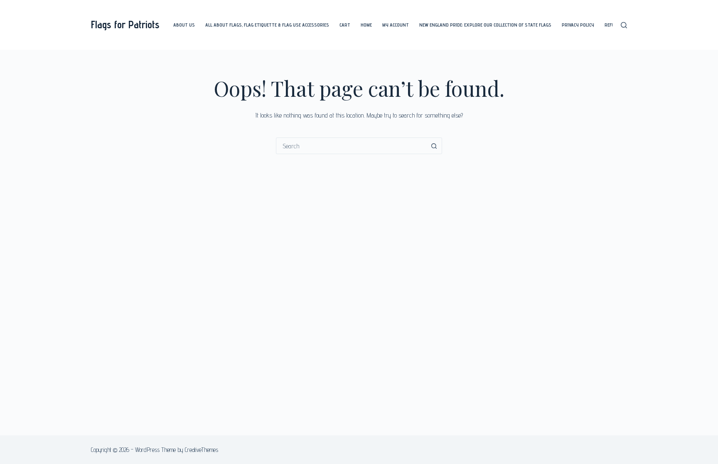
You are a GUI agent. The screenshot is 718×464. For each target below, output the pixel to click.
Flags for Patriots (125, 24)
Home (366, 25)
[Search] (624, 25)
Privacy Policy (578, 25)
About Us (184, 25)
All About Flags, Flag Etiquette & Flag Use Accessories (267, 25)
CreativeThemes (201, 449)
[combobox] (351, 145)
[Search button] (434, 146)
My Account (395, 25)
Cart (344, 25)
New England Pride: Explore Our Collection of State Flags (485, 25)
